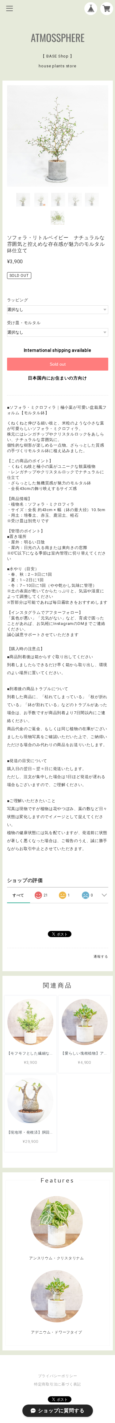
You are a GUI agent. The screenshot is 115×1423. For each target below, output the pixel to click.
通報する (101, 957)
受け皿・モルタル (24, 322)
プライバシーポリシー (57, 1376)
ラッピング (17, 300)
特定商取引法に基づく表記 (57, 1384)
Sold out (58, 364)
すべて (18, 895)
